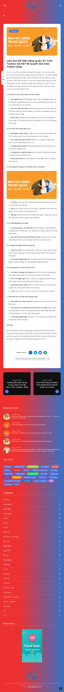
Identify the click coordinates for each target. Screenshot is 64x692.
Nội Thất (44, 474)
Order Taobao (12, 72)
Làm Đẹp (54, 470)
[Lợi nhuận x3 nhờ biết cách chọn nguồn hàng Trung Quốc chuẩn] (6, 433)
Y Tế (16, 484)
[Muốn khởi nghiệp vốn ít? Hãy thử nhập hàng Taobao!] (6, 425)
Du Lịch (55, 466)
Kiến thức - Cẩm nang (40, 470)
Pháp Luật (54, 474)
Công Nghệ (45, 466)
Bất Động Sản (19, 466)
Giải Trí (26, 470)
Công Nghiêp (32, 466)
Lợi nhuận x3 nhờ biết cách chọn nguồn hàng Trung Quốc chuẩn (32, 433)
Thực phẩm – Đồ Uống (10, 597)
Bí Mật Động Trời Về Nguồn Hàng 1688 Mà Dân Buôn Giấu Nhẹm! (32, 441)
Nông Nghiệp (32, 474)
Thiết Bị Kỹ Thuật (30, 477)
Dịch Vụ (14, 31)
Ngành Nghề (20, 474)
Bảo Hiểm (8, 466)
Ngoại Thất (8, 474)
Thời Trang (53, 477)
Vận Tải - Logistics (40, 481)
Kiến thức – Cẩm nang (10, 537)
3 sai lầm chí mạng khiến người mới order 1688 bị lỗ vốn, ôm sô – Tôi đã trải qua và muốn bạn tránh (36, 417)
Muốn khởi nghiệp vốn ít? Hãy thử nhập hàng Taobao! (28, 424)
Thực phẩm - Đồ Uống (12, 481)
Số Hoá (7, 477)
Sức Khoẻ (16, 477)
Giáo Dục (17, 470)
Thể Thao (42, 477)
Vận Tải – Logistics (9, 602)
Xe (51, 481)
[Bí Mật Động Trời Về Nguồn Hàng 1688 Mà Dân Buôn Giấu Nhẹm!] (6, 441)
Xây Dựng (8, 484)
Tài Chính (27, 481)
